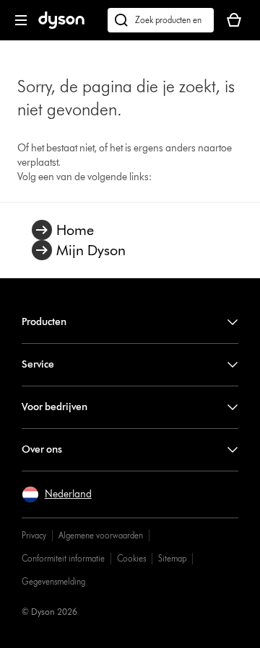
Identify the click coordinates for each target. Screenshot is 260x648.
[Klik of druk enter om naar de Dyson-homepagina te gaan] (61, 25)
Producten (44, 322)
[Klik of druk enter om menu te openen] (21, 20)
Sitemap (172, 558)
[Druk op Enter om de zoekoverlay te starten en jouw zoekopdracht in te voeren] (161, 20)
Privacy (34, 535)
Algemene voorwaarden (100, 535)
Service (38, 364)
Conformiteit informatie (63, 558)
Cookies (131, 558)
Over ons (42, 449)
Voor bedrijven (54, 407)
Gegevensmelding (53, 581)
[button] (57, 494)
